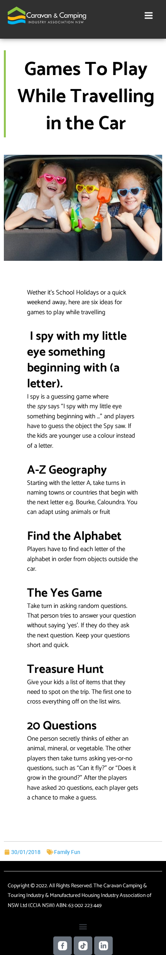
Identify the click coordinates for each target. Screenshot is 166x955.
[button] (83, 926)
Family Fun (67, 852)
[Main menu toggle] (148, 15)
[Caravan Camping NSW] (47, 15)
